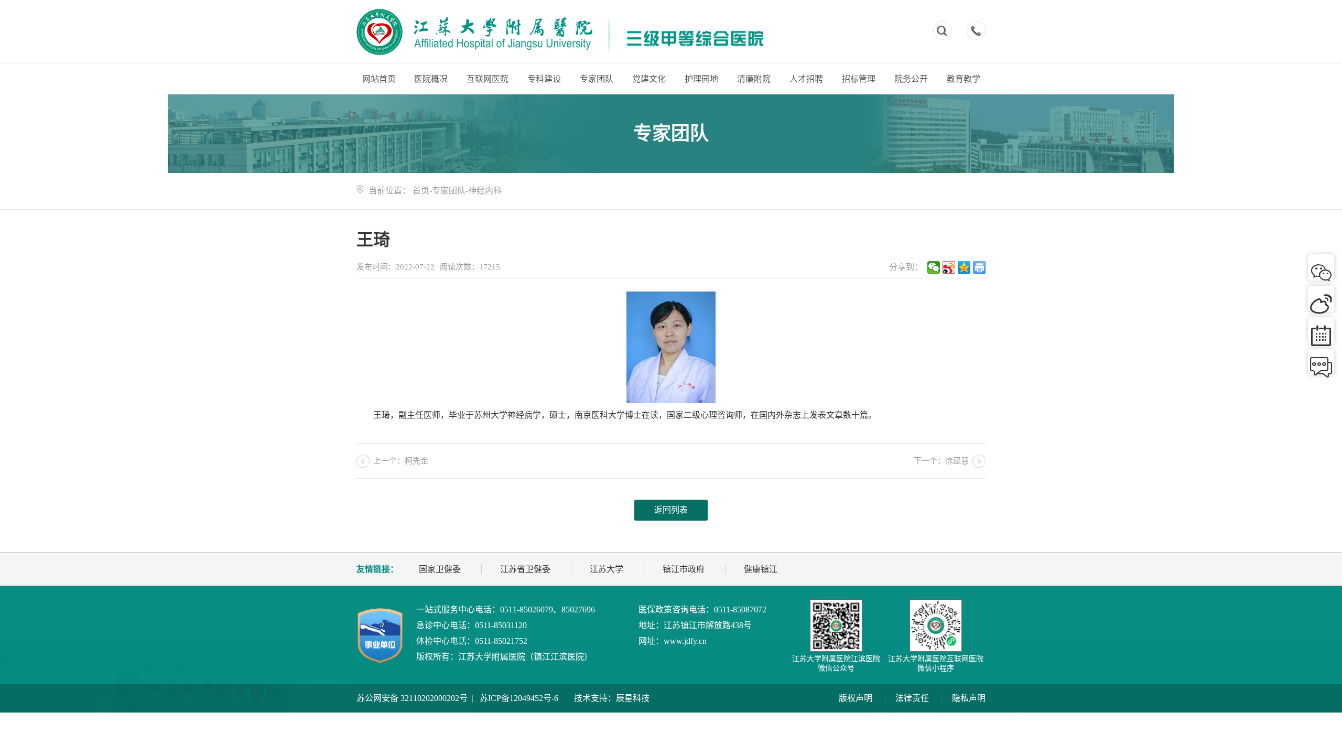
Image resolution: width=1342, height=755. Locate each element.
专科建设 (544, 78)
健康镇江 (760, 569)
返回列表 (671, 509)
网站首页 (379, 78)
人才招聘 (806, 78)
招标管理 (858, 78)
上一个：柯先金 (400, 461)
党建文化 (649, 78)
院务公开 (911, 78)
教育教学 (963, 78)
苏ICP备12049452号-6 (519, 698)
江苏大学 (606, 569)
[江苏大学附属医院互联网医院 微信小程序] (936, 625)
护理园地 (701, 78)
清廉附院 (754, 78)
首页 (421, 190)
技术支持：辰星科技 (612, 698)
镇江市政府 (684, 569)
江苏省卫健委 (525, 569)
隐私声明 (969, 698)
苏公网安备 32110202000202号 (412, 698)
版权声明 (855, 698)
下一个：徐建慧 (941, 461)
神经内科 (485, 190)
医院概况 (431, 78)
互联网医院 (487, 78)
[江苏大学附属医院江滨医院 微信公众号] (836, 625)
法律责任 (912, 698)
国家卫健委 (440, 569)
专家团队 (596, 78)
